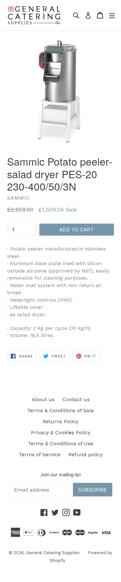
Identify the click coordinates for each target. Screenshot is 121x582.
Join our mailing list (61, 474)
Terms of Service (39, 454)
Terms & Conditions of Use (60, 443)
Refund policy (85, 454)
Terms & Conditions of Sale (60, 410)
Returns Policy (60, 421)
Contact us (76, 399)
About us (43, 399)
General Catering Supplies (53, 552)
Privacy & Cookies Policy (60, 432)
